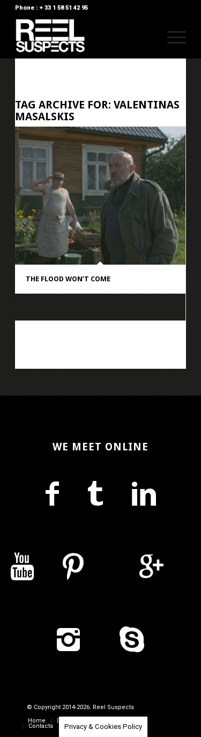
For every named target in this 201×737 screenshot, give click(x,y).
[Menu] (171, 37)
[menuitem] (146, 37)
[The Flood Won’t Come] (100, 196)
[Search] (146, 37)
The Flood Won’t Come (68, 279)
